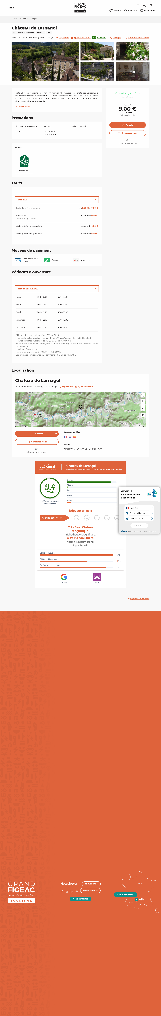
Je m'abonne (91, 884)
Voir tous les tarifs (127, 115)
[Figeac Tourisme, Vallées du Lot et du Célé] (80, 9)
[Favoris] (138, 5)
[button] (144, 5)
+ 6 (132, 72)
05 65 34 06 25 (90, 890)
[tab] (54, 200)
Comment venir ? (125, 895)
